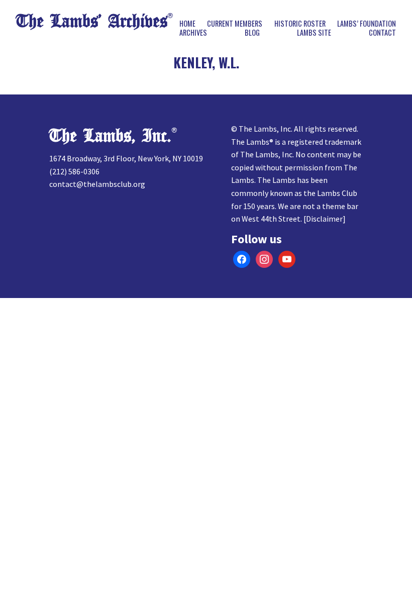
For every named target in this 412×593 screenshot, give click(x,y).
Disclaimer (324, 219)
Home (187, 23)
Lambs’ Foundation (366, 23)
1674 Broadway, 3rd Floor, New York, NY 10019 (126, 158)
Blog (252, 32)
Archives (193, 32)
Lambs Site (314, 32)
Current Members (234, 23)
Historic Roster (300, 23)
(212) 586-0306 (74, 171)
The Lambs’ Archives (91, 21)
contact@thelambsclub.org (97, 184)
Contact (382, 32)
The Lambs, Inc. (110, 136)
